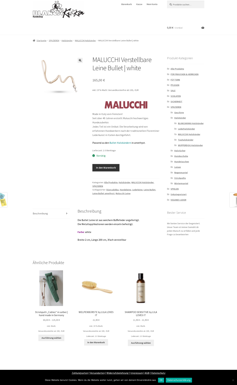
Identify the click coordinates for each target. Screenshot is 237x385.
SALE (173, 90)
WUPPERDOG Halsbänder (190, 145)
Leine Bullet (149, 189)
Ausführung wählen (51, 337)
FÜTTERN (175, 79)
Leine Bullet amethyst (103, 193)
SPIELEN (175, 188)
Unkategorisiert (179, 194)
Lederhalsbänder (186, 128)
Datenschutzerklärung (178, 380)
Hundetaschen (181, 161)
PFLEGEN (175, 85)
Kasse (139, 4)
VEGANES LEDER (178, 199)
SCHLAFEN (176, 96)
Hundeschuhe (181, 156)
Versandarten (97, 373)
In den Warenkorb (106, 167)
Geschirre (179, 112)
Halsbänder (67, 40)
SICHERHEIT (176, 101)
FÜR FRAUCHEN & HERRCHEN (184, 74)
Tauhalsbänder (185, 139)
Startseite (41, 40)
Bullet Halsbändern (120, 142)
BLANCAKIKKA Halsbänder (191, 123)
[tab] (51, 213)
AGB (147, 373)
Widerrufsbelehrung (118, 373)
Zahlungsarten (80, 373)
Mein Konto (152, 4)
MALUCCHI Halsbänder (85, 40)
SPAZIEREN (54, 40)
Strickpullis (180, 178)
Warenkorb (126, 4)
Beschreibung (40, 213)
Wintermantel (181, 183)
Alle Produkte (111, 182)
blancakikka (112, 189)
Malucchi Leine (123, 193)
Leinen (177, 167)
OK (161, 380)
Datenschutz (158, 373)
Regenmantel (181, 172)
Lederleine (137, 189)
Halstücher (179, 150)
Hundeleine (125, 189)
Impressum (136, 373)
